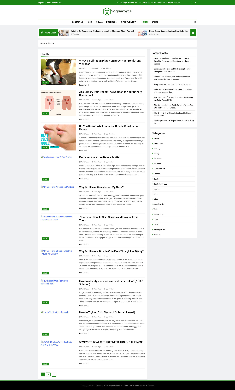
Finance (156, 174)
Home (89, 22)
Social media (158, 204)
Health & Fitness (160, 184)
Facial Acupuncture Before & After (99, 157)
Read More (83, 85)
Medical (156, 189)
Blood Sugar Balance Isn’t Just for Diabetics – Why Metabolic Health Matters (148, 3)
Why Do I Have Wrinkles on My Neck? (101, 187)
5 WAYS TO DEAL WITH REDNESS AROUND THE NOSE (111, 342)
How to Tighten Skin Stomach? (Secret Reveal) (107, 312)
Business (110, 22)
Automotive (158, 143)
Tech (155, 209)
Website (156, 235)
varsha (83, 68)
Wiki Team (85, 99)
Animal (99, 22)
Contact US (77, 22)
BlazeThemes (148, 385)
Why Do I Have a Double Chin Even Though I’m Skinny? (111, 251)
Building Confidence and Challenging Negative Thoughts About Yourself (89, 31)
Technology (158, 214)
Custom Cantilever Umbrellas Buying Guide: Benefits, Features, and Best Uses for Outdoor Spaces (172, 61)
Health (145, 22)
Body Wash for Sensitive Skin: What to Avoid (172, 84)
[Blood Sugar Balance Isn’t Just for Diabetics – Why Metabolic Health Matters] (129, 34)
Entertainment (128, 22)
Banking (156, 148)
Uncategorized (159, 229)
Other (155, 22)
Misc (155, 194)
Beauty (156, 154)
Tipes (155, 219)
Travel (155, 224)
